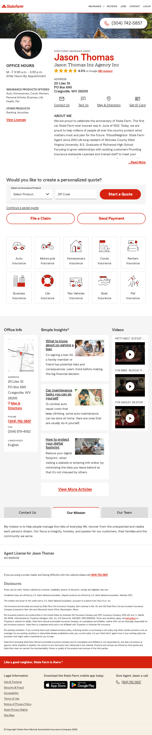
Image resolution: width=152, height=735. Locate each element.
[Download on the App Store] (56, 685)
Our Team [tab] (124, 512)
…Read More (137, 162)
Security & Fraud (14, 687)
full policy (130, 618)
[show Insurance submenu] (102, 6)
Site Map (9, 715)
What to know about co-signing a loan (60, 345)
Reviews (112, 6)
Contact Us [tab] (27, 512)
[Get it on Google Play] (83, 685)
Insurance (94, 6)
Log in (146, 6)
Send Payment (111, 218)
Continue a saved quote (22, 207)
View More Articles (75, 489)
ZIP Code (64, 194)
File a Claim (40, 218)
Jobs (123, 6)
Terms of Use (11, 698)
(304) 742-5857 (19, 421)
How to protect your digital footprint (57, 443)
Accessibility (11, 693)
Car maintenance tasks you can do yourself (59, 394)
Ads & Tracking (13, 682)
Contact (134, 6)
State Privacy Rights (16, 709)
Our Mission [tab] (76, 513)
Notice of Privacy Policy (17, 704)
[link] (13, 6)
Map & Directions (15, 406)
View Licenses (16, 119)
